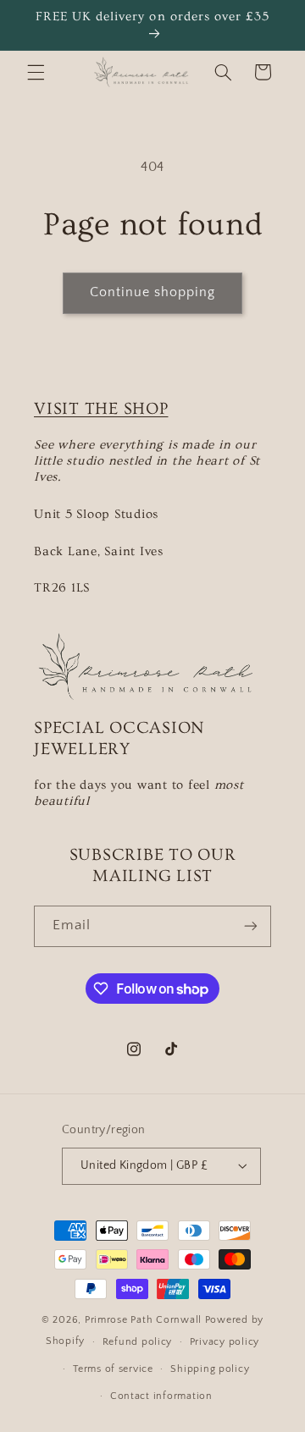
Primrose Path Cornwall (145, 1319)
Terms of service (113, 1368)
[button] (35, 71)
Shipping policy (209, 1368)
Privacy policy (224, 1341)
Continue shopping (153, 292)
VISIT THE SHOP (101, 408)
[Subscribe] (250, 926)
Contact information (161, 1396)
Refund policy (138, 1341)
